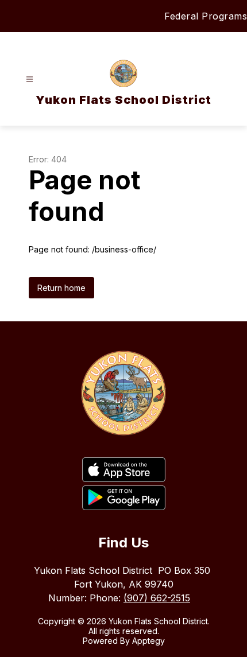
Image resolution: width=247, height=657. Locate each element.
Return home (61, 288)
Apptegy (148, 641)
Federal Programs (205, 16)
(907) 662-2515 (157, 598)
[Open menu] (29, 79)
